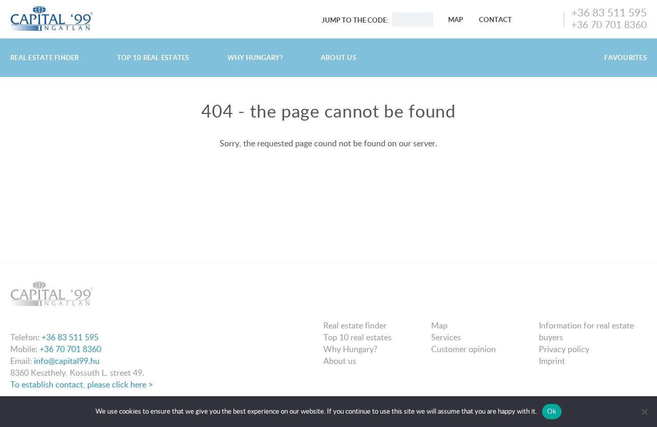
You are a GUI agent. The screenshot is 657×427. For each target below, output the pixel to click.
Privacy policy (564, 349)
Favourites (625, 57)
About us (338, 57)
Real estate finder (44, 57)
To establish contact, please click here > (81, 384)
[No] (644, 411)
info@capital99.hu (67, 360)
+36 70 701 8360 (609, 24)
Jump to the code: (355, 20)
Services (446, 337)
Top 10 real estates (153, 57)
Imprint (552, 360)
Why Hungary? (255, 57)
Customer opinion (463, 349)
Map (455, 19)
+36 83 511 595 (609, 12)
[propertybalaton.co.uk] (51, 9)
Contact (495, 19)
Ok (551, 411)
